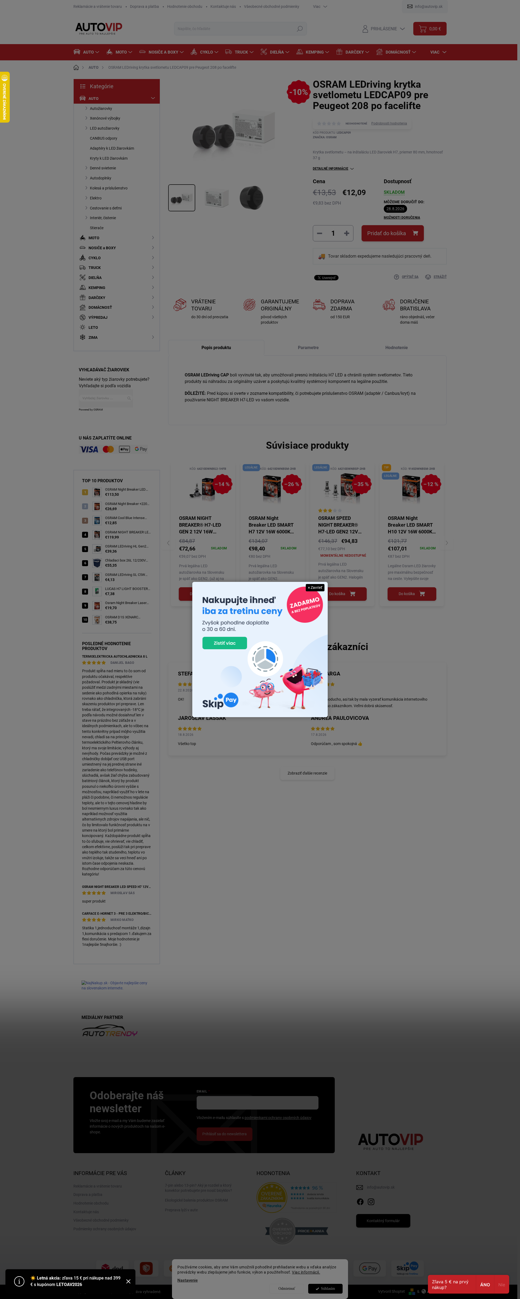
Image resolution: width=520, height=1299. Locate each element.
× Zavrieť (315, 587)
